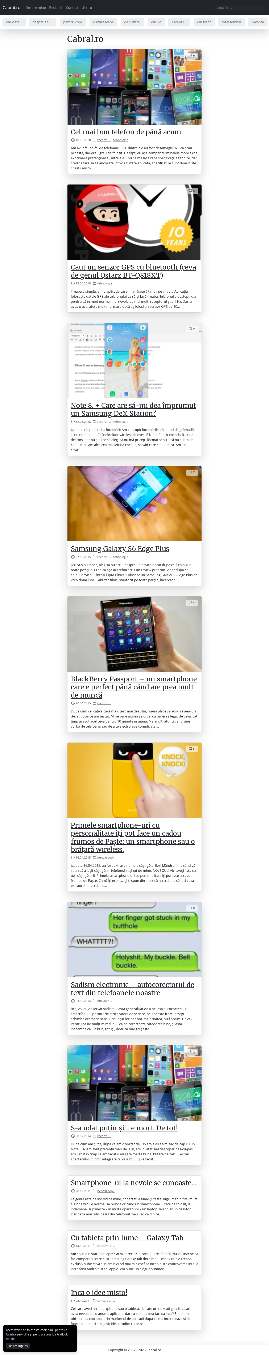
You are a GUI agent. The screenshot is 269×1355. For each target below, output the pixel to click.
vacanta (258, 22)
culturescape (103, 22)
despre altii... (43, 22)
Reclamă (56, 7)
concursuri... (106, 1246)
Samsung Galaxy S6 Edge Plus (120, 549)
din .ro (87, 7)
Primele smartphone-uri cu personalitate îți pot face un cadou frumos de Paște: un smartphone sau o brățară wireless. (133, 837)
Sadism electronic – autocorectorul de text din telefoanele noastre (132, 989)
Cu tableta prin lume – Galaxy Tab (127, 1238)
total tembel (231, 22)
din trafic (204, 22)
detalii (10, 1339)
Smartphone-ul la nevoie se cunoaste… (134, 1183)
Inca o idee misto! (99, 1292)
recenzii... (179, 22)
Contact (72, 7)
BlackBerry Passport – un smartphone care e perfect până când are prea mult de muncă (134, 687)
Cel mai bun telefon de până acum (126, 132)
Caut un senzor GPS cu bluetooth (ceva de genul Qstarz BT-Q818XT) (133, 271)
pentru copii (73, 22)
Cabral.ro (11, 7)
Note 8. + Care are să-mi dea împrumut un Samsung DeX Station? (133, 409)
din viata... (14, 22)
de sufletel (132, 22)
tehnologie (120, 140)
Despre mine (35, 7)
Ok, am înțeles (18, 1346)
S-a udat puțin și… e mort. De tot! (124, 1128)
